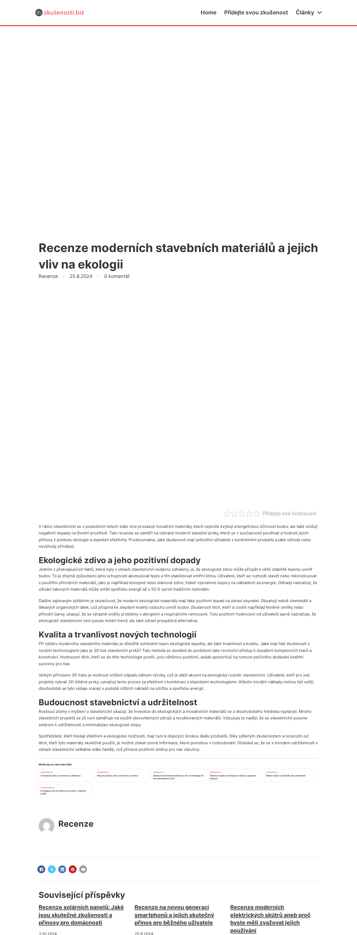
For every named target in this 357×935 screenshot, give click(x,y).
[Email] (83, 869)
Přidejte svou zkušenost (256, 12)
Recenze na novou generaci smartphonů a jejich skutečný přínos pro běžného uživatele (174, 915)
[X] (52, 869)
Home (208, 12)
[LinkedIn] (62, 869)
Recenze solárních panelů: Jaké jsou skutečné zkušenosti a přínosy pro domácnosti (81, 915)
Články (305, 12)
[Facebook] (41, 869)
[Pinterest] (73, 869)
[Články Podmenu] (319, 12)
